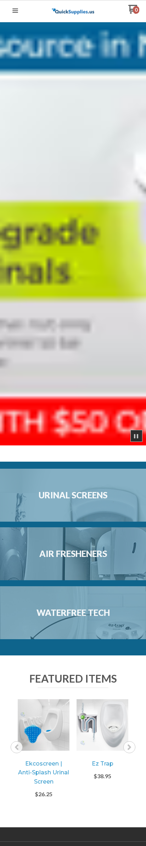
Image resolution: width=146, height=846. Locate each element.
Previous (17, 747)
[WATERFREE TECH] (73, 637)
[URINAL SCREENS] (73, 519)
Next (129, 747)
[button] (15, 11)
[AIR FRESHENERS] (73, 578)
